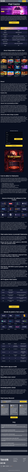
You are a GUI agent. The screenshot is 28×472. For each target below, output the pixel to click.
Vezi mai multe (14, 417)
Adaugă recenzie (23, 401)
